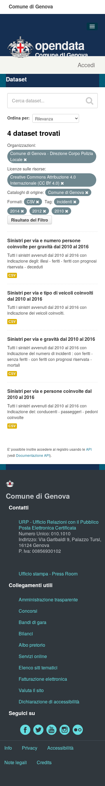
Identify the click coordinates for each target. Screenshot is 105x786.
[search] (89, 100)
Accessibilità (60, 747)
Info (8, 747)
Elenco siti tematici (38, 667)
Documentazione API (33, 455)
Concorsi (28, 610)
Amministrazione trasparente (48, 599)
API (89, 449)
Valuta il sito (31, 690)
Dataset (16, 79)
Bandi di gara (32, 622)
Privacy (29, 747)
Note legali (15, 762)
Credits (44, 762)
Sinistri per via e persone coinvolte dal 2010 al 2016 (49, 394)
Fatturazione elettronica (43, 679)
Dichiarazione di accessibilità (49, 701)
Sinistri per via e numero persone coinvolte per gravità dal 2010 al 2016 (48, 243)
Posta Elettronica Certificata (47, 527)
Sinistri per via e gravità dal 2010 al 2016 (51, 339)
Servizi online (33, 656)
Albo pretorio (32, 644)
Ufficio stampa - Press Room (48, 573)
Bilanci (26, 633)
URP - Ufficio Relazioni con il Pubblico (59, 521)
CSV (12, 275)
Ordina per (17, 118)
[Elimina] (25, 159)
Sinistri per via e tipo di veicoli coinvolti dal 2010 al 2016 (50, 295)
